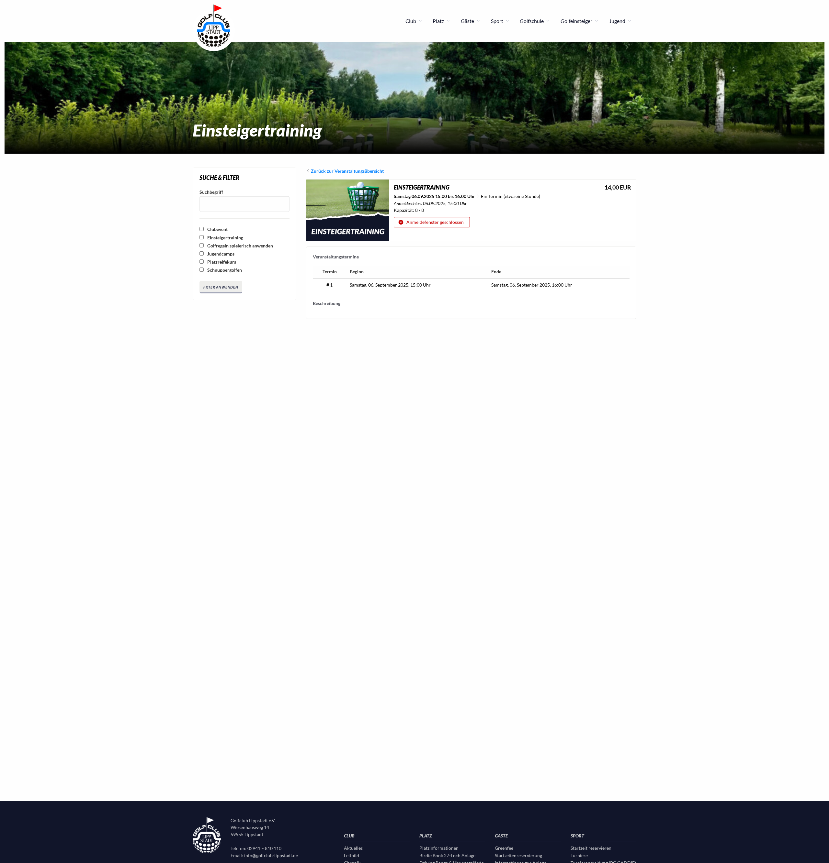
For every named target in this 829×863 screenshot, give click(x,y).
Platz (439, 21)
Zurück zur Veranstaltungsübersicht (347, 171)
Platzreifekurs (221, 262)
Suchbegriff (211, 192)
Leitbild (351, 855)
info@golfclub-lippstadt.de (271, 855)
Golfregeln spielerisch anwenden (239, 245)
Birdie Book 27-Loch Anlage (447, 855)
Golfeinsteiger (577, 21)
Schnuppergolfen (224, 270)
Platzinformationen (439, 848)
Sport (497, 21)
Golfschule (532, 21)
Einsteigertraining (224, 237)
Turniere (579, 855)
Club (411, 21)
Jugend (617, 21)
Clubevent (217, 229)
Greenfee (504, 848)
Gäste (468, 21)
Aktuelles (353, 848)
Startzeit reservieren (591, 848)
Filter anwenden (220, 287)
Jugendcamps (220, 254)
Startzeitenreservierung (518, 855)
